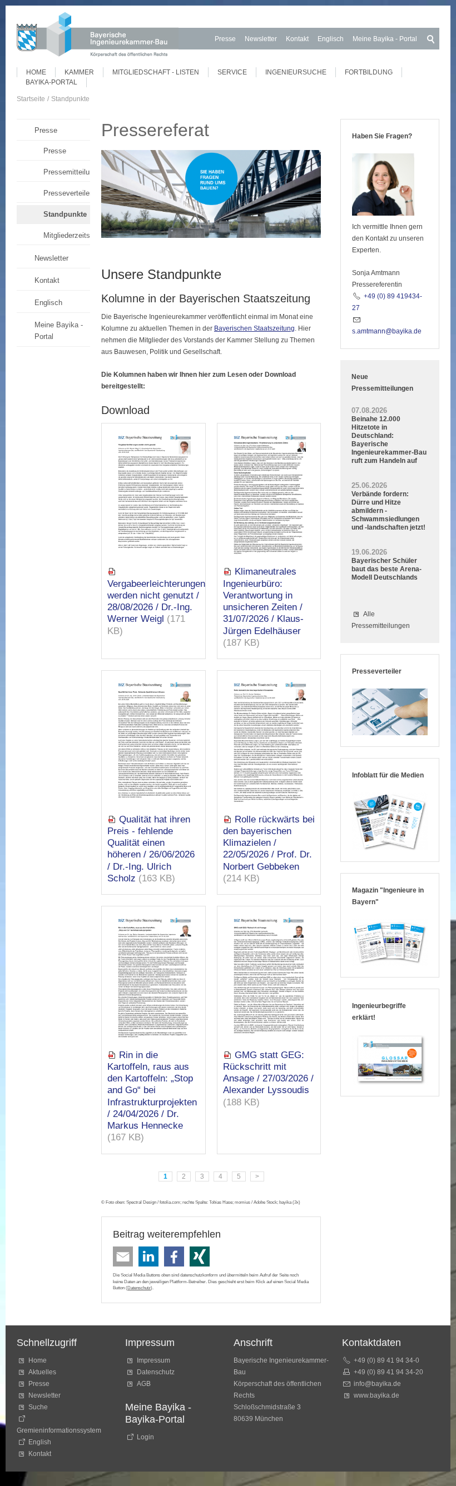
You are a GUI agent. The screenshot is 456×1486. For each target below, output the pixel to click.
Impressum (153, 1360)
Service (232, 72)
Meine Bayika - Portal (385, 39)
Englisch (331, 39)
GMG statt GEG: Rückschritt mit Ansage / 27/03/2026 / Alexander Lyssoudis (268, 1073)
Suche (39, 1407)
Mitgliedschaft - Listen (155, 72)
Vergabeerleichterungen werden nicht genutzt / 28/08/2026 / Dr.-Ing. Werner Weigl (156, 601)
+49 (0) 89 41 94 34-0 (386, 1360)
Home (36, 72)
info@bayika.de (377, 1384)
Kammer (79, 72)
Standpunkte (65, 214)
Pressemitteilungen (66, 172)
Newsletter (261, 39)
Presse (225, 39)
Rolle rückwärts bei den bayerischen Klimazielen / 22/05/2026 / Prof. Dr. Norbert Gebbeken (269, 843)
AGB (144, 1384)
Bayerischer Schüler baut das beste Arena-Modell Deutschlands (386, 569)
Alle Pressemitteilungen (380, 620)
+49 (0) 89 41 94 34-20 (388, 1372)
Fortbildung (369, 72)
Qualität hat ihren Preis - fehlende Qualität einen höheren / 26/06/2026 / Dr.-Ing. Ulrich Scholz (151, 849)
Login (145, 1437)
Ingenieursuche (295, 72)
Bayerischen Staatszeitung (254, 328)
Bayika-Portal (51, 82)
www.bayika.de (376, 1395)
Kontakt (297, 39)
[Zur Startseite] (98, 36)
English (39, 1442)
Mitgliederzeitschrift (66, 235)
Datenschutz (139, 1287)
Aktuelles (42, 1372)
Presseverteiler (66, 193)
